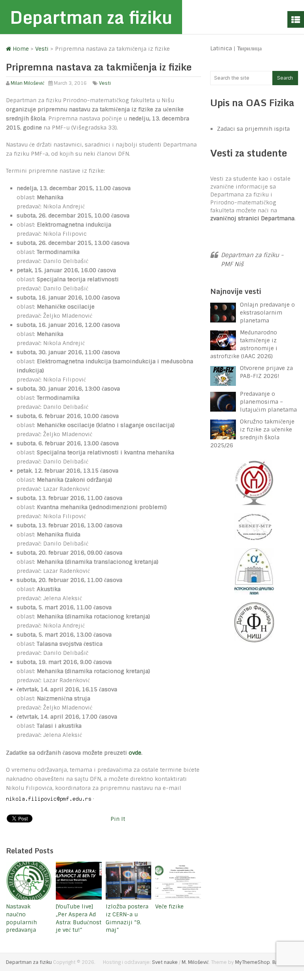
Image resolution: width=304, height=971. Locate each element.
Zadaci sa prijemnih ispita (253, 128)
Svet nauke (165, 962)
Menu (295, 19)
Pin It (117, 818)
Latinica (221, 48)
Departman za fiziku (91, 17)
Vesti (105, 83)
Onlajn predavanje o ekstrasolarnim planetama (267, 312)
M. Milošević (195, 962)
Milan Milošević (27, 83)
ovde (135, 752)
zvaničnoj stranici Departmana (252, 218)
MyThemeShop (252, 962)
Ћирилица (249, 48)
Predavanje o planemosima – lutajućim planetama (268, 401)
